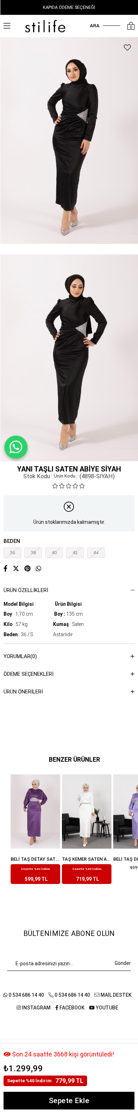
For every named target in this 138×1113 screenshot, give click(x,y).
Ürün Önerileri (23, 692)
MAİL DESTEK (115, 995)
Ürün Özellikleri (26, 590)
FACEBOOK (71, 1008)
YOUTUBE (106, 1008)
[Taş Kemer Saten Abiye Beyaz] (35, 811)
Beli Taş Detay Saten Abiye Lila (86, 859)
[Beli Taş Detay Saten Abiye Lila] (86, 811)
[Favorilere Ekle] (127, 47)
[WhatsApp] (16, 447)
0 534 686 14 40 (25, 995)
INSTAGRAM (36, 1008)
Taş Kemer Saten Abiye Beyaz (35, 859)
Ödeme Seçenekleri (28, 674)
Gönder (123, 963)
